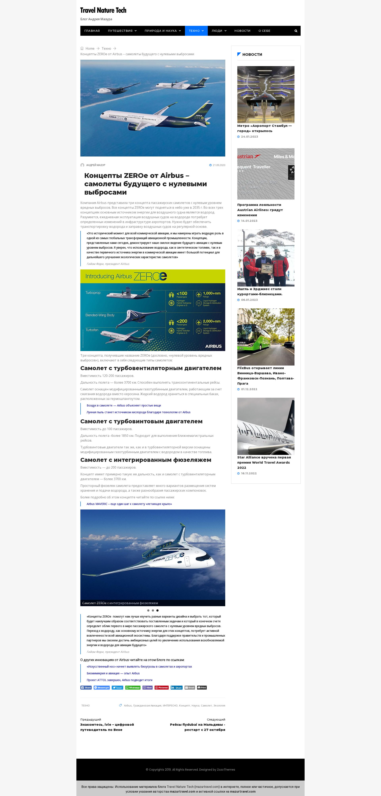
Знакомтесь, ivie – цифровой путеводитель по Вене (107, 725)
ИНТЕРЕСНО (170, 705)
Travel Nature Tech (180, 787)
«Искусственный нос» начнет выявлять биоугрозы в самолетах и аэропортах (139, 666)
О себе (264, 31)
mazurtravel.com (207, 787)
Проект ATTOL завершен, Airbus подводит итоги (119, 680)
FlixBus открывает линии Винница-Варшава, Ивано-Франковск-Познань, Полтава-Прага (265, 375)
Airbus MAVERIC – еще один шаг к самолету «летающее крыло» (129, 504)
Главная (92, 31)
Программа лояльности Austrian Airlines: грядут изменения (260, 210)
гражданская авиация (147, 705)
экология (219, 705)
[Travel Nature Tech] (104, 10)
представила (117, 203)
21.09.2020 (219, 165)
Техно (194, 31)
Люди (217, 31)
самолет (206, 705)
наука (195, 705)
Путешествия (120, 31)
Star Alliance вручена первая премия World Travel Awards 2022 (264, 462)
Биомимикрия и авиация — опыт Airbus (113, 673)
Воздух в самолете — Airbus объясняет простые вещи (124, 405)
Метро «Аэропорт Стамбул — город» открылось (264, 128)
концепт (184, 705)
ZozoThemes (226, 770)
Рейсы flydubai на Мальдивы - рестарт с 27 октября (197, 725)
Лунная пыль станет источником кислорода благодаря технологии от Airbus (138, 412)
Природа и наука (161, 31)
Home (89, 48)
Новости (242, 31)
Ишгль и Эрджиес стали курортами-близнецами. (259, 291)
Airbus (128, 705)
